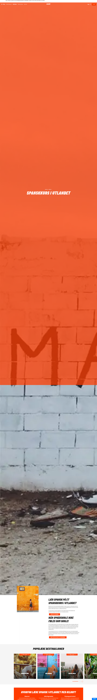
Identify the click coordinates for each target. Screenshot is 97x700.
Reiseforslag (20, 4)
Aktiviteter (15, 4)
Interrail (25, 4)
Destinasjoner (9, 4)
